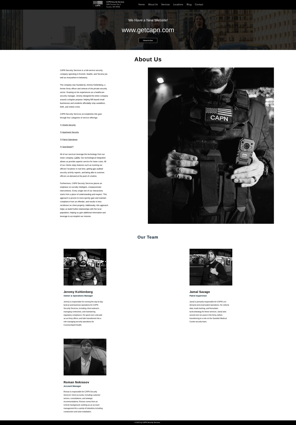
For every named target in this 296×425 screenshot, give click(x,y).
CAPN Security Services (115, 2)
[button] (165, 4)
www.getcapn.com (148, 30)
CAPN (77, 158)
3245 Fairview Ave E (113, 4)
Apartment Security (70, 132)
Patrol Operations (69, 139)
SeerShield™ (68, 147)
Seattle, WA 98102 (113, 7)
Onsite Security (69, 125)
